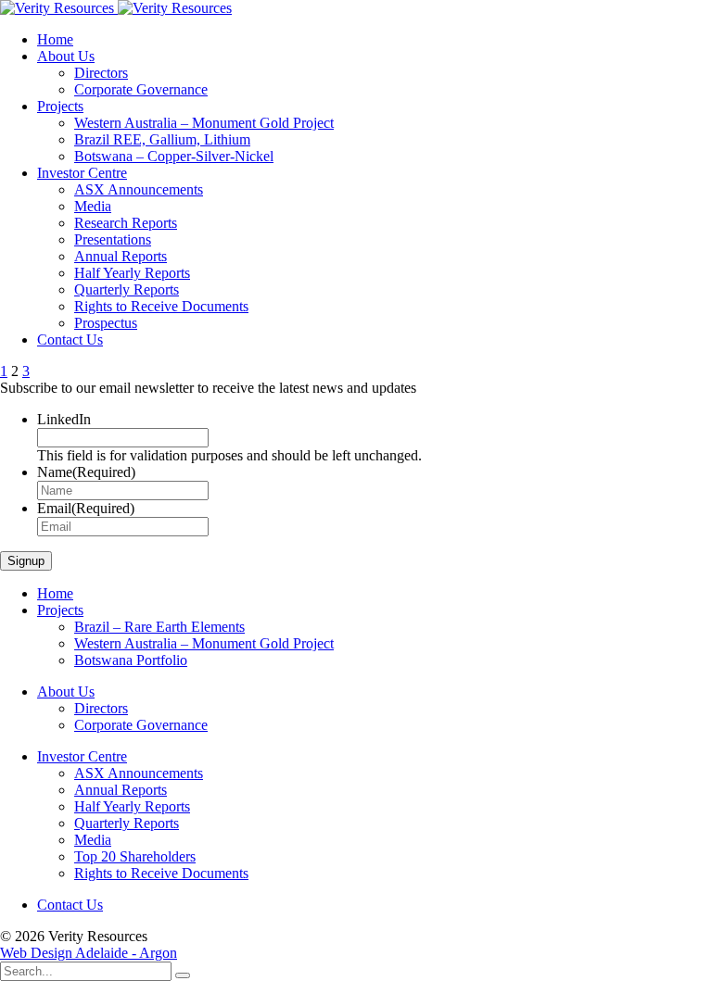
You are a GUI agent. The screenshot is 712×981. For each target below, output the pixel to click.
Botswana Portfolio (130, 660)
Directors (101, 73)
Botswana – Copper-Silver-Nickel (173, 156)
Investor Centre (82, 173)
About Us (66, 56)
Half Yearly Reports (132, 273)
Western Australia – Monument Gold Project (204, 123)
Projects (60, 106)
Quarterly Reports (126, 289)
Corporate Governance (141, 89)
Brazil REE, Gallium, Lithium (162, 139)
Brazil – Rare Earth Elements (159, 627)
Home (55, 39)
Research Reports (125, 223)
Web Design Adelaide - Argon (88, 953)
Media (92, 206)
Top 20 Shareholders (135, 856)
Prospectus (105, 323)
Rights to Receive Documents (161, 306)
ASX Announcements (138, 189)
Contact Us (70, 339)
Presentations (112, 239)
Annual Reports (120, 256)
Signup (25, 561)
